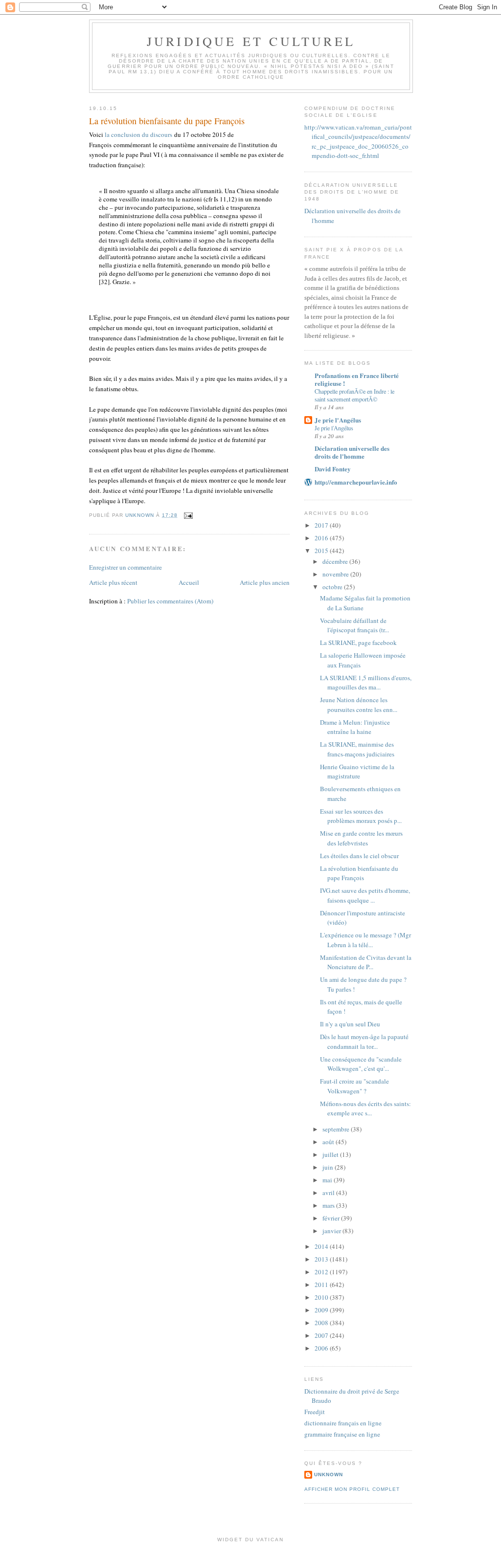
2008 (322, 1322)
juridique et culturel (251, 41)
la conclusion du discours (138, 134)
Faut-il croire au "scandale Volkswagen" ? (354, 1086)
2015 (322, 550)
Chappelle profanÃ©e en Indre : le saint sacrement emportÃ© (354, 395)
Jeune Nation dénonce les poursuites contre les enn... (358, 704)
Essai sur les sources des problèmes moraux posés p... (361, 816)
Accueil (189, 582)
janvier (332, 1230)
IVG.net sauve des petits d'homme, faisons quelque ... (365, 895)
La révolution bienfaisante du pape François (359, 873)
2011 (322, 1284)
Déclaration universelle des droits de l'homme (352, 452)
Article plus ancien (265, 582)
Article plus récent (113, 582)
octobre (333, 586)
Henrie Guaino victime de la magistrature (357, 771)
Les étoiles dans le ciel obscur (359, 855)
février (331, 1218)
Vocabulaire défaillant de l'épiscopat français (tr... (354, 625)
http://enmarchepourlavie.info (356, 482)
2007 (322, 1335)
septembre (336, 1129)
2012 (322, 1271)
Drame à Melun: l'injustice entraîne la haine (355, 727)
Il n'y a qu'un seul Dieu (350, 1024)
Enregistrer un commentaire (125, 567)
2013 (322, 1259)
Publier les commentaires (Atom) (170, 601)
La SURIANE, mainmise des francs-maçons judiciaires (357, 749)
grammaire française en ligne (342, 1434)
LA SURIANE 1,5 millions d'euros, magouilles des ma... (365, 682)
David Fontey (333, 468)
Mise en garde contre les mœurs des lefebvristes (361, 838)
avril (329, 1192)
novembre (336, 574)
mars (329, 1205)
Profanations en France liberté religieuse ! (357, 379)
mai (328, 1179)
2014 (322, 1246)
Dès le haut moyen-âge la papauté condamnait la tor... (364, 1041)
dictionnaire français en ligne (343, 1423)
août (329, 1141)
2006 (322, 1348)
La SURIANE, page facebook (358, 642)
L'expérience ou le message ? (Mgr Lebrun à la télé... (365, 940)
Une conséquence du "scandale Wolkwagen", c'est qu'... (361, 1064)
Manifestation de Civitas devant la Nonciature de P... (365, 962)
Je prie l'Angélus (338, 419)
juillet (331, 1154)
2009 (322, 1310)
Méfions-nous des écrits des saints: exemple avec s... (365, 1108)
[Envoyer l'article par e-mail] (188, 515)
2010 (322, 1297)
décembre (335, 561)
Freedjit (314, 1411)
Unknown (328, 1474)
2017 (322, 525)
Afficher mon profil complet (352, 1489)
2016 (322, 537)
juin (328, 1167)
